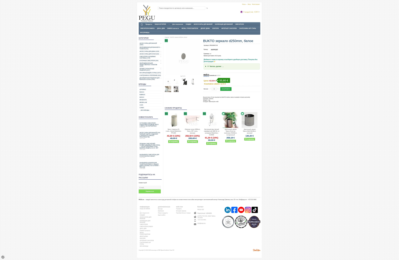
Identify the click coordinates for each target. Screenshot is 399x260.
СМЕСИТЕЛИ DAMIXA (147, 28)
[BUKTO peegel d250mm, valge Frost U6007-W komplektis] (192, 81)
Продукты (148, 24)
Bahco (142, 92)
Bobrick (142, 94)
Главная (167, 37)
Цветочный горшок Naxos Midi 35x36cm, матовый (249, 131)
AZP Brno (143, 89)
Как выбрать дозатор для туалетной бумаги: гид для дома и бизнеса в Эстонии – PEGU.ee (149, 165)
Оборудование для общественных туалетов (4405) (148, 64)
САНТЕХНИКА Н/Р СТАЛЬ (247, 28)
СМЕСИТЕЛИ (239, 24)
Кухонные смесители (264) (149, 60)
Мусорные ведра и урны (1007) (150, 72)
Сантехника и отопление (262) (150, 75)
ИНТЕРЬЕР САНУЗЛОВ (229, 28)
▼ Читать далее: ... (215, 66)
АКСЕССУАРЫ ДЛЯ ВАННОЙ (203, 24)
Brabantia (143, 100)
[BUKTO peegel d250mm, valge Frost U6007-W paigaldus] (184, 81)
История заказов (181, 211)
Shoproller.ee (256, 250)
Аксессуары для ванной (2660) (148, 44)
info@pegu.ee (202, 223)
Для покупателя (177, 24)
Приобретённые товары (183, 213)
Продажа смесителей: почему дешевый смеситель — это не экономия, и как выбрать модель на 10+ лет (150, 146)
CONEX (142, 107)
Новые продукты (163, 213)
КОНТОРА (215, 28)
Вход (249, 4)
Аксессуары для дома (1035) (149, 51)
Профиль (179, 209)
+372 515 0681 (202, 219)
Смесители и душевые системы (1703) (148, 57)
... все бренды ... (145, 110)
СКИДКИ (188, 24)
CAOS (141, 105)
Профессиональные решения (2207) (147, 69)
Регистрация (256, 4)
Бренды (160, 209)
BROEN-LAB (143, 102)
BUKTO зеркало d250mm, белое (178, 37)
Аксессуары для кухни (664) (149, 54)
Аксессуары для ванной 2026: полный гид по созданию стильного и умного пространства (150, 135)
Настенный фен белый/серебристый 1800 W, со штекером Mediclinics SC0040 (211, 132)
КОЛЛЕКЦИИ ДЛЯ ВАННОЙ (224, 24)
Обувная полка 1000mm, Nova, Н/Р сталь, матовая (192, 131)
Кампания (161, 211)
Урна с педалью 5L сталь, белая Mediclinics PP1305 (173, 131)
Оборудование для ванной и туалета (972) (150, 48)
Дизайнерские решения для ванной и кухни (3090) (149, 78)
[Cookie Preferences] (3, 257)
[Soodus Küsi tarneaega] (173, 120)
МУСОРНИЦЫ (144, 32)
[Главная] (142, 24)
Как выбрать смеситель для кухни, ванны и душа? (149, 156)
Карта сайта (161, 215)
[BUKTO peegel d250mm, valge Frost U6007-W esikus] (168, 89)
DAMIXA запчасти (173, 28)
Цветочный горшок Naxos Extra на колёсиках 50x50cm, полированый (230, 132)
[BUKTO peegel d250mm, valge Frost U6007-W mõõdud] (176, 81)
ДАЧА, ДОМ (161, 28)
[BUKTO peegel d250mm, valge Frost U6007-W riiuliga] (176, 89)
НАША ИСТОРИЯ (160, 24)
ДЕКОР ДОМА (205, 28)
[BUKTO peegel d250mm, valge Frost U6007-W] (168, 81)
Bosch (142, 97)
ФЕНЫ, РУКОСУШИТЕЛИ (190, 28)
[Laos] (230, 120)
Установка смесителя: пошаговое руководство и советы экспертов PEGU (149, 125)
